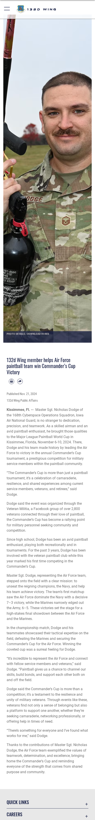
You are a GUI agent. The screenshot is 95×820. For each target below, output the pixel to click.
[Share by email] (20, 381)
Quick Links (18, 802)
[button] (7, 9)
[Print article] (11, 381)
